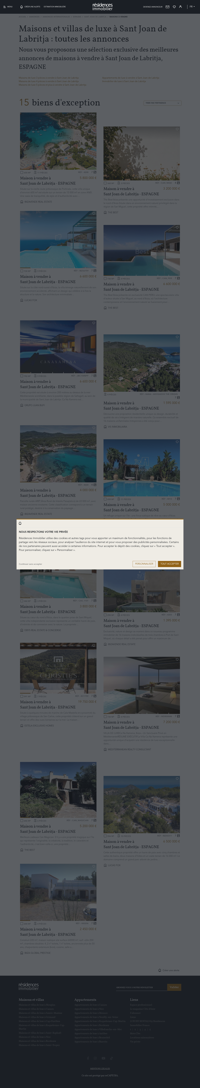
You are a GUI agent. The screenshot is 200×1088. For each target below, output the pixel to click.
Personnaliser (144, 564)
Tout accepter (169, 564)
